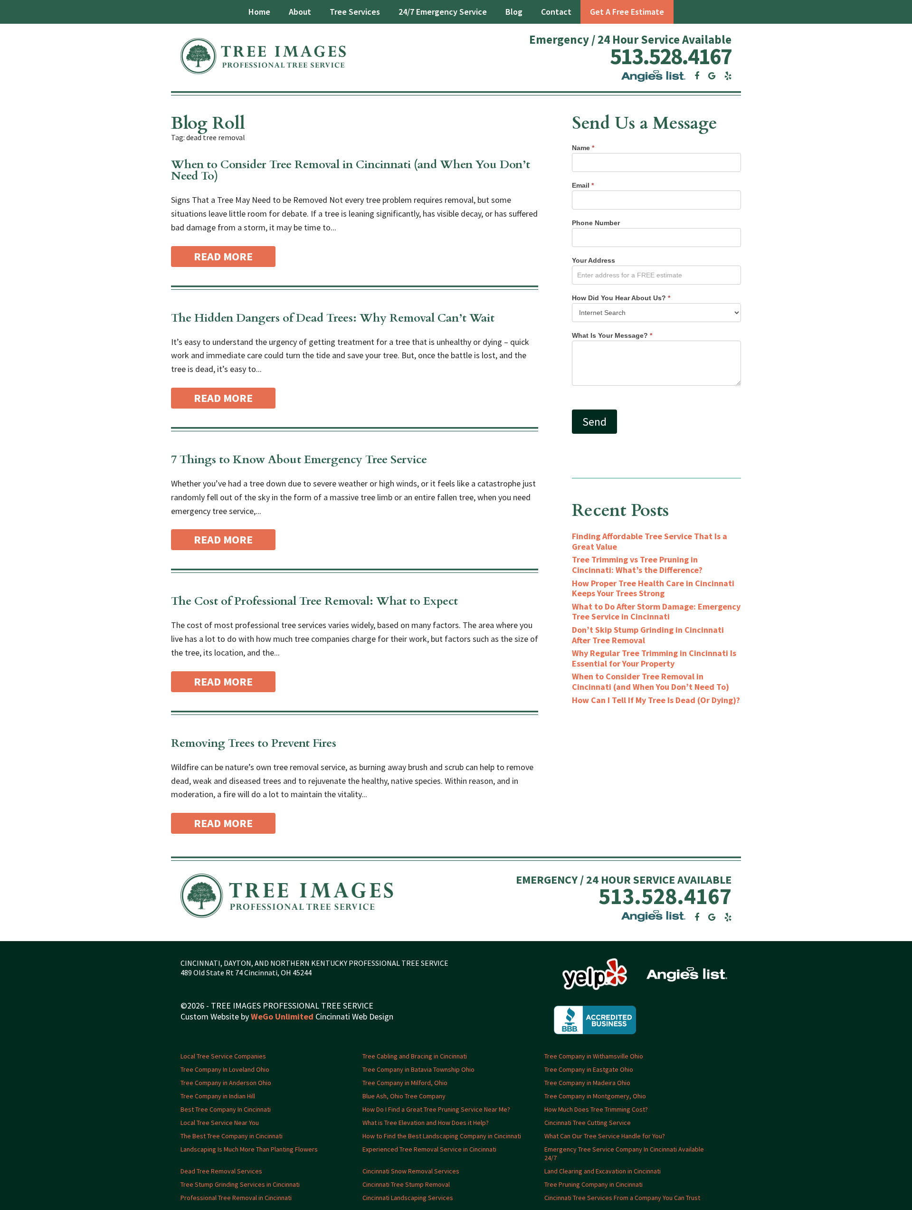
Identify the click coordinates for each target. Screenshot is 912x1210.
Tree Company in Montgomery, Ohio (595, 1096)
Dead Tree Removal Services (221, 1171)
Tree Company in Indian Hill (217, 1096)
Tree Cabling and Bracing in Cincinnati (414, 1056)
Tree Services (355, 11)
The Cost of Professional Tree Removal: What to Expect (314, 601)
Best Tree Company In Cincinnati (225, 1109)
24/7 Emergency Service (443, 11)
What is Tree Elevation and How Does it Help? (425, 1122)
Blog (513, 11)
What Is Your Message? (612, 335)
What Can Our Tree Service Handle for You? (604, 1136)
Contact (556, 11)
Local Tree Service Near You (219, 1122)
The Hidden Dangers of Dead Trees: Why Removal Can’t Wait (332, 318)
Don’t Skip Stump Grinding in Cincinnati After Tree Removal (648, 635)
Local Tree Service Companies (223, 1056)
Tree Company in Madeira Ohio (587, 1082)
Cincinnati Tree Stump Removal (406, 1184)
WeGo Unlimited (282, 1016)
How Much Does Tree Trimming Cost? (596, 1109)
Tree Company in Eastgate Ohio (588, 1069)
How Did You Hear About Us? (621, 298)
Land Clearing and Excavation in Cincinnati (602, 1171)
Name (583, 148)
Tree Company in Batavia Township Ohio (418, 1069)
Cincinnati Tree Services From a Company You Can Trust (622, 1197)
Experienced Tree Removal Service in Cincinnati (429, 1149)
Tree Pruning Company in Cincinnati (593, 1184)
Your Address (593, 260)
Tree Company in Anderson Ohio (225, 1082)
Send (594, 421)
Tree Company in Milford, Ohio (404, 1082)
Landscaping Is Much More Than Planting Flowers (249, 1149)
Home (259, 11)
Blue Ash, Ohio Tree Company (404, 1096)
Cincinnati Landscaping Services (407, 1197)
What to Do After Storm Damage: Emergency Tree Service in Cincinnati (656, 611)
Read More (223, 256)
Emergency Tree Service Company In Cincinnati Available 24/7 (624, 1153)
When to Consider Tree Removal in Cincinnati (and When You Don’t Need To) (350, 170)
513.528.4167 (671, 56)
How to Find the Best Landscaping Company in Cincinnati (441, 1136)
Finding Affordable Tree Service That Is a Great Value (649, 541)
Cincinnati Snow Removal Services (410, 1171)
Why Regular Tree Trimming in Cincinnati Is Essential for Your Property (654, 658)
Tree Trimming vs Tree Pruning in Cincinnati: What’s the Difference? (637, 564)
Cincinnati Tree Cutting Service (587, 1122)
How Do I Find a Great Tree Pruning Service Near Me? (436, 1109)
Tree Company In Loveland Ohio (224, 1069)
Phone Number (596, 223)
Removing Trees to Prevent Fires (253, 743)
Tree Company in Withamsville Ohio (593, 1056)
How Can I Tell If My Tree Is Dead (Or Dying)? (656, 700)
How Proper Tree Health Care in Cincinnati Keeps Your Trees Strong (653, 588)
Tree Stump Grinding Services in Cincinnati (240, 1184)
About (300, 11)
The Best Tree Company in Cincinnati (231, 1136)
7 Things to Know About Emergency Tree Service (299, 459)
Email (583, 185)
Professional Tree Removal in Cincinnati (236, 1197)
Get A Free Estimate (627, 11)
